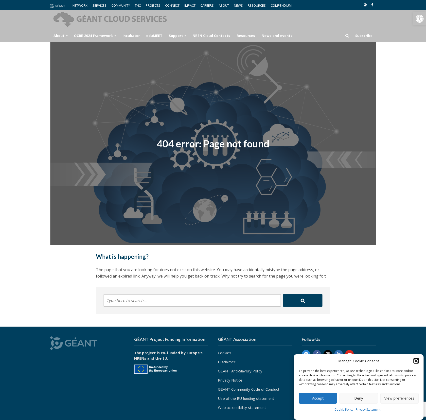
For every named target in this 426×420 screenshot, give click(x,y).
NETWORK (80, 5)
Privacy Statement (368, 409)
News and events (277, 35)
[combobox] (192, 300)
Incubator (131, 35)
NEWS (238, 5)
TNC (138, 5)
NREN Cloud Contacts (211, 35)
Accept (318, 398)
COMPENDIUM (281, 5)
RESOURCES (257, 5)
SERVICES (99, 5)
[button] (419, 18)
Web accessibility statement (242, 407)
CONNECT (172, 5)
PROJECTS (153, 5)
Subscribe (364, 35)
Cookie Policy (344, 409)
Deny (358, 398)
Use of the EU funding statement (246, 398)
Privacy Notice (230, 380)
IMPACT (189, 5)
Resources (246, 35)
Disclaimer (226, 361)
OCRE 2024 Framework (93, 35)
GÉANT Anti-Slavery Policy (240, 370)
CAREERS (207, 5)
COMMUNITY (120, 5)
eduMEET (154, 35)
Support (176, 35)
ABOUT (224, 5)
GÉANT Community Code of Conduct (248, 389)
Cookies (224, 352)
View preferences (399, 398)
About (58, 35)
